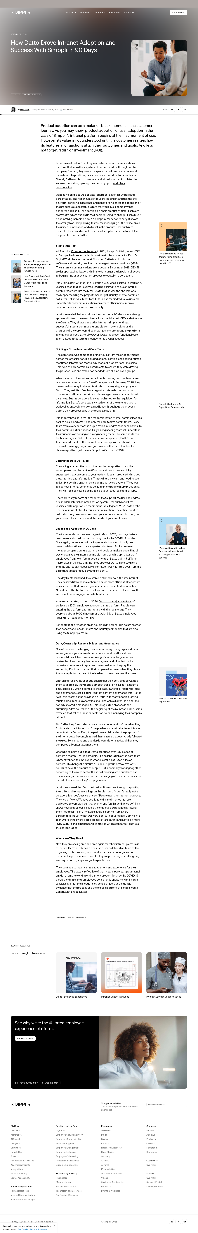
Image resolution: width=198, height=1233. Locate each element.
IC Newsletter (108, 1169)
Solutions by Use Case (67, 1126)
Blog (25, 34)
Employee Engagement (32, 94)
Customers (99, 12)
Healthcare (61, 1178)
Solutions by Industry (66, 1173)
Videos (104, 1178)
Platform (71, 12)
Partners (151, 1139)
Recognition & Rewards (22, 1160)
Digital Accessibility (20, 1178)
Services (150, 1173)
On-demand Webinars (112, 1173)
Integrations (17, 1169)
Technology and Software (69, 1191)
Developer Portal (155, 1186)
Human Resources (20, 1191)
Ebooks (105, 1143)
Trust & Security (19, 1173)
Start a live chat (50, 1083)
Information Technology (23, 1199)
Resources (114, 12)
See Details (23, 1229)
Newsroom (151, 1147)
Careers (150, 1143)
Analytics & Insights (20, 1165)
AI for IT (105, 1165)
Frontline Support (65, 1143)
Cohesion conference (84, 251)
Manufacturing (63, 1182)
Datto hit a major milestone (115, 601)
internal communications (77, 267)
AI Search (15, 1139)
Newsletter (16, 1152)
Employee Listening (66, 1152)
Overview (15, 1130)
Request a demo (25, 1038)
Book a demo (178, 12)
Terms (30, 1221)
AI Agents (15, 1143)
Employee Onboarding (67, 1156)
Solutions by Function (21, 1186)
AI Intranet (16, 1135)
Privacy (14, 1221)
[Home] (20, 12)
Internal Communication (23, 1195)
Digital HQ (61, 1130)
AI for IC (105, 1160)
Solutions (84, 12)
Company (129, 12)
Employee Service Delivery (69, 1135)
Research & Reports (111, 1147)
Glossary (105, 1156)
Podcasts (106, 1186)
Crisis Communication (67, 1165)
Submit (184, 1104)
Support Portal (154, 1182)
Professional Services (67, 1195)
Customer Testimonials (112, 1182)
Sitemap (48, 1221)
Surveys (15, 1156)
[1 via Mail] (184, 109)
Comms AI (16, 1147)
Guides (104, 1139)
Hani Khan (24, 109)
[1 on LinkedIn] (172, 109)
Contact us (151, 1152)
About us (150, 1135)
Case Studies (107, 1152)
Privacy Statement (38, 1229)
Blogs (104, 1135)
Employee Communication (69, 1139)
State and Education (66, 1186)
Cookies (39, 1221)
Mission (150, 1130)
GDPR (23, 1221)
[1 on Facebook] (178, 109)
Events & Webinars (110, 1191)
